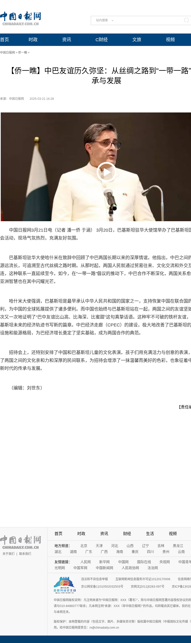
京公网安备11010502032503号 (102, 586)
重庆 (135, 552)
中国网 (123, 562)
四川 (150, 552)
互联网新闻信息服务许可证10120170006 (142, 579)
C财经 (102, 39)
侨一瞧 (22, 52)
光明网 (59, 568)
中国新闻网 (104, 568)
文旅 (136, 39)
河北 (114, 546)
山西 (130, 546)
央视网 (164, 562)
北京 (83, 546)
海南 (119, 552)
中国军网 (80, 568)
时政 (33, 39)
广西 (104, 552)
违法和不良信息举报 (94, 579)
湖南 (73, 552)
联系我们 (25, 554)
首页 (4, 39)
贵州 (165, 552)
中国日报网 (7, 52)
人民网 (85, 562)
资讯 (66, 39)
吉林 (160, 546)
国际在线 (144, 562)
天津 (99, 546)
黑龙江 (178, 546)
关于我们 (8, 554)
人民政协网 (130, 568)
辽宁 (145, 546)
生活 (150, 534)
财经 (127, 534)
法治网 (152, 568)
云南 (181, 552)
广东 (88, 552)
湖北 (57, 552)
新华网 (104, 562)
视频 (170, 39)
